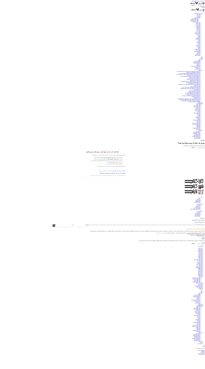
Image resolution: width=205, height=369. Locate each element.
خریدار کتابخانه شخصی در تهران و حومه (193, 82)
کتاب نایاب (198, 16)
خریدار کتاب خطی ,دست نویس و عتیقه (193, 79)
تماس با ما (198, 211)
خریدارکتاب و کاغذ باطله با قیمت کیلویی (193, 72)
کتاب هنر (198, 31)
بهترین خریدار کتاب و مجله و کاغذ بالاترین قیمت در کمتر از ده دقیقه (188, 74)
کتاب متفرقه (198, 22)
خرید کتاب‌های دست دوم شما (107, 166)
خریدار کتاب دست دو (196, 89)
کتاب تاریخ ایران (197, 108)
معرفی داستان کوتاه (196, 132)
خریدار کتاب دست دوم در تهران (194, 90)
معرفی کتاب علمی (197, 138)
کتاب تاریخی (198, 107)
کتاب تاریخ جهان (197, 109)
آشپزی (199, 40)
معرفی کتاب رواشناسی (196, 136)
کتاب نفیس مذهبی (195, 18)
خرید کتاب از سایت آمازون (195, 66)
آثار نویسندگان (197, 201)
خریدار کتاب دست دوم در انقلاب (194, 77)
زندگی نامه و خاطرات (196, 128)
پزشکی (199, 115)
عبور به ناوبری (202, 0)
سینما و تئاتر (198, 28)
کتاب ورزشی (198, 30)
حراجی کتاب (198, 54)
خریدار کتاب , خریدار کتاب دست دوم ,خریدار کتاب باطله (190, 88)
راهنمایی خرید (200, 210)
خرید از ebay (198, 68)
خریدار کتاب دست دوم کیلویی (195, 80)
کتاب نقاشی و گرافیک (196, 281)
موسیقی (198, 118)
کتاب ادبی (198, 111)
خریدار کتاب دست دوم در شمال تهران (193, 75)
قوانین (199, 60)
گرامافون (198, 52)
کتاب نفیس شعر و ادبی (194, 20)
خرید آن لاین (198, 65)
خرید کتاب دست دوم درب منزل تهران (193, 94)
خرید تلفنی (198, 64)
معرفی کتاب (198, 200)
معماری (199, 34)
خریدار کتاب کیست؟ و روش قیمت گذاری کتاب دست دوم (190, 76)
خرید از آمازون (197, 69)
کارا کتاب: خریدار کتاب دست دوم (194, 101)
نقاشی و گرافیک (197, 32)
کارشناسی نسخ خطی (196, 62)
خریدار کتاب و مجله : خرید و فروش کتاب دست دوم (191, 95)
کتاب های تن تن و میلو (196, 325)
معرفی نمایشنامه (197, 134)
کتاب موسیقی (197, 33)
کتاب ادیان (198, 29)
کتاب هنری (198, 113)
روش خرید (198, 199)
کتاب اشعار (198, 127)
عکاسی (199, 36)
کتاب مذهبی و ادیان (196, 112)
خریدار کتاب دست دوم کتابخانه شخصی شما (192, 93)
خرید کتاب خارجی (197, 63)
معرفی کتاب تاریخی (196, 135)
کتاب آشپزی (198, 117)
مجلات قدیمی (197, 23)
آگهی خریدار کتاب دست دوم (195, 86)
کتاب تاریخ (198, 14)
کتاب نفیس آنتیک (197, 17)
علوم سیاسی (198, 37)
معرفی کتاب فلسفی (196, 133)
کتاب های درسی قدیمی (196, 326)
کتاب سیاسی (198, 129)
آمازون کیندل (198, 50)
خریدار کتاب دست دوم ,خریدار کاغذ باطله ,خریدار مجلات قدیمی (189, 84)
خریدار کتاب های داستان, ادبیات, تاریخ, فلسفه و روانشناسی (190, 99)
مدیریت (199, 35)
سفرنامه (198, 114)
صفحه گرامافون (197, 55)
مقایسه (201, 342)
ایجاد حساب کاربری (201, 350)
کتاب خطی (198, 27)
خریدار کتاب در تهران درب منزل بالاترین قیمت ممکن (191, 100)
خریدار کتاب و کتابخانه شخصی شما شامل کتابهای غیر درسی (189, 73)
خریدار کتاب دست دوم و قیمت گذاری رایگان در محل (191, 87)
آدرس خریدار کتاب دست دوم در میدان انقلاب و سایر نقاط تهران (189, 98)
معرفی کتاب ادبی (197, 137)
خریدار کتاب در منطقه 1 (196, 96)
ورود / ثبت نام (200, 343)
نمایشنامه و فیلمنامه (196, 119)
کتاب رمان (198, 15)
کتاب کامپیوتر (197, 116)
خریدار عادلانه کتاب (196, 97)
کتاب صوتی (198, 324)
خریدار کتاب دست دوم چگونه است (194, 83)
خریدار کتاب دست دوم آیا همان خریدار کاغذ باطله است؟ (190, 81)
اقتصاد (199, 39)
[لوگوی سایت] (201, 4)
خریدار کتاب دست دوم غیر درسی (194, 91)
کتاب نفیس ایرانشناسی (194, 19)
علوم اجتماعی (197, 38)
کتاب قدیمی (198, 24)
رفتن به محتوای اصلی (195, 0)
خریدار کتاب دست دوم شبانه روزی (194, 78)
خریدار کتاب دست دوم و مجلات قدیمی (193, 92)
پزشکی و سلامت (197, 49)
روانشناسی (198, 26)
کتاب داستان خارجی (196, 105)
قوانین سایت (198, 212)
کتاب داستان (198, 104)
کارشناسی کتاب (197, 61)
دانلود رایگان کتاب (197, 202)
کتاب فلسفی (198, 327)
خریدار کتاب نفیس (197, 85)
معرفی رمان (198, 131)
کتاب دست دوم (197, 25)
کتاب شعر (198, 53)
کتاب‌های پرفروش (197, 51)
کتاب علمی (198, 323)
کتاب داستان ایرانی (197, 106)
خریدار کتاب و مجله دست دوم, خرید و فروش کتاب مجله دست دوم (188, 71)
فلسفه (199, 48)
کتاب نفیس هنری (195, 21)
